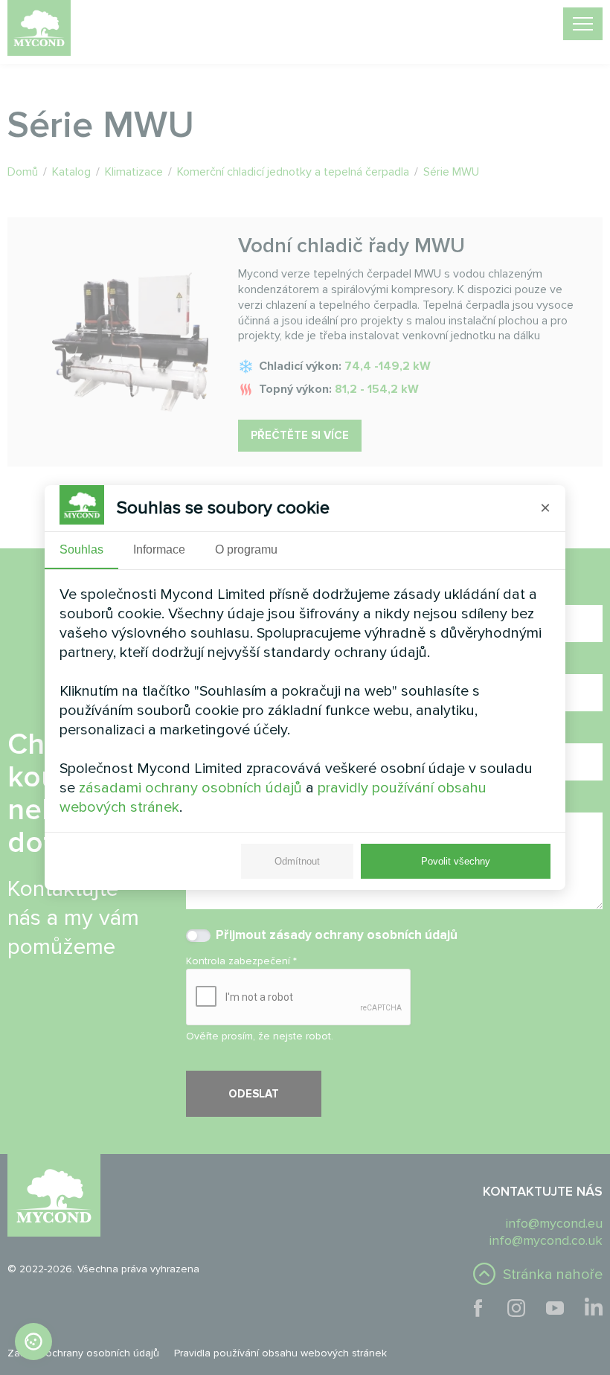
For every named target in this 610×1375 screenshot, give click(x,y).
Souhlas (81, 549)
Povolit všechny (455, 861)
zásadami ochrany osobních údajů (190, 788)
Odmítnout (297, 861)
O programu (246, 549)
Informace (159, 549)
